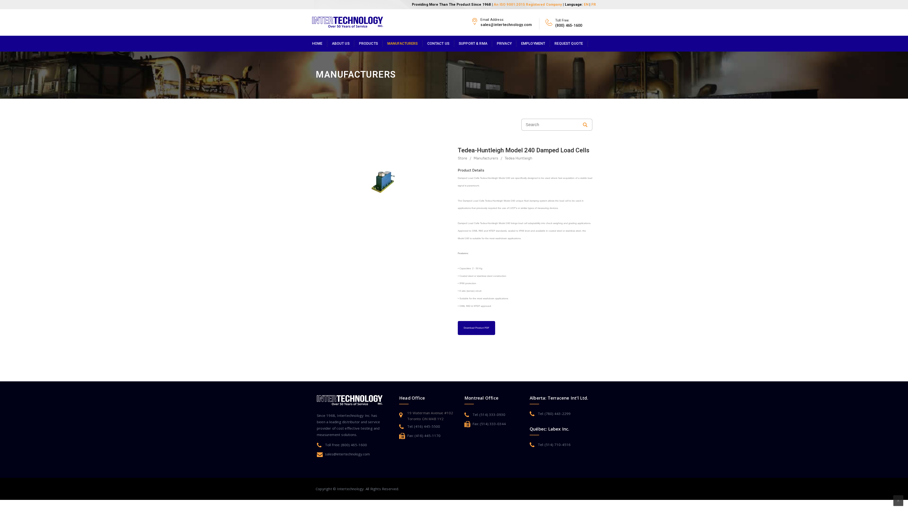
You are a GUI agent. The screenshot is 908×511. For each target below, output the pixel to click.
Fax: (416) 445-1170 (424, 435)
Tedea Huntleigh (518, 158)
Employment (533, 43)
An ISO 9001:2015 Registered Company (528, 4)
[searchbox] (549, 125)
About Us (340, 43)
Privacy (504, 43)
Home (317, 43)
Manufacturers (402, 43)
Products (368, 43)
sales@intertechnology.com (347, 454)
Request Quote (568, 43)
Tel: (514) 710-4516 (554, 444)
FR (593, 4)
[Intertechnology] (347, 21)
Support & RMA (473, 43)
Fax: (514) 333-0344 (489, 423)
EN (586, 4)
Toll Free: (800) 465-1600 (346, 444)
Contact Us (438, 43)
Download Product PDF (476, 327)
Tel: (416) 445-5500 (423, 426)
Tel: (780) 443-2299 (554, 413)
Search (585, 125)
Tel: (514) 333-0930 (488, 414)
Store (462, 158)
